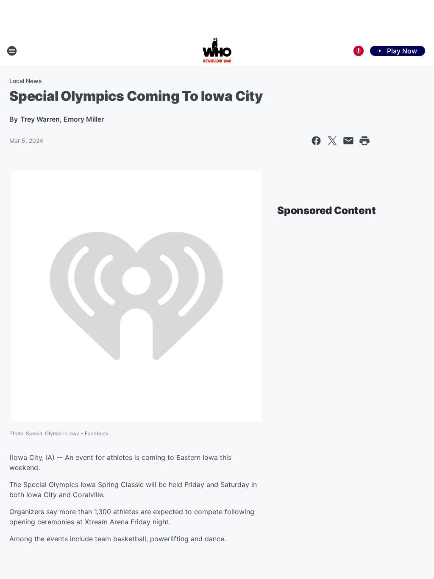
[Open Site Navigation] (12, 51)
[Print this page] (364, 141)
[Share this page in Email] (348, 141)
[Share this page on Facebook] (316, 141)
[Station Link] (217, 50)
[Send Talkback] (358, 51)
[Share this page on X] (332, 141)
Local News (25, 80)
